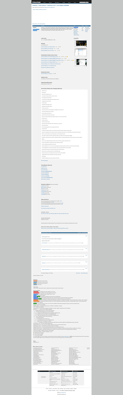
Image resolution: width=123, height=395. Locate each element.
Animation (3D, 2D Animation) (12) (38, 351)
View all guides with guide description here (48, 208)
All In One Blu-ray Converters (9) (37, 347)
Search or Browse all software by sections (40, 9)
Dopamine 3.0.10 (51, 375)
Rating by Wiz (44, 256)
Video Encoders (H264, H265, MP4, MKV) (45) (75, 357)
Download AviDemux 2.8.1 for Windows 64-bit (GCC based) (50, 63)
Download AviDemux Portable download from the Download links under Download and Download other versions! (59, 223)
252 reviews (87, 27)
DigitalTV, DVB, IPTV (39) (54, 351)
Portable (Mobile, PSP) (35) (54, 361)
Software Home (34, 23)
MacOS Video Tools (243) (54, 357)
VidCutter (42, 188)
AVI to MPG (54, 213)
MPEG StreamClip (44, 187)
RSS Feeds (68, 388)
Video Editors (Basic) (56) (72, 351)
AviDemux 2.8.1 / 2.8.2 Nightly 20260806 (58, 5)
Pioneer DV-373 (75, 373)
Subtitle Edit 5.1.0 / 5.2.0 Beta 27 (65, 380)
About (59, 388)
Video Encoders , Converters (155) (73, 359)
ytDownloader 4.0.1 (63, 385)
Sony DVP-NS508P (75, 379)
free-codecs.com (63, 392)
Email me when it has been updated (47, 228)
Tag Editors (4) (71, 348)
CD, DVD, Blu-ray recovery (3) (37, 363)
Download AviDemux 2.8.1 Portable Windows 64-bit (49, 56)
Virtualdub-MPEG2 (44, 191)
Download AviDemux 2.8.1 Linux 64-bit (47, 50)
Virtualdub (42, 190)
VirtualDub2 (43, 192)
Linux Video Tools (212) (54, 356)
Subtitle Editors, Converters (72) (73, 347)
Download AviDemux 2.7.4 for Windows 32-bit (48, 65)
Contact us (50, 388)
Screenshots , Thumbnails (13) (55, 364)
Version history (76, 33)
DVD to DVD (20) (53, 352)
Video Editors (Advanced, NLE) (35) (73, 350)
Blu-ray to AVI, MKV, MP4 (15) (37, 359)
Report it (86, 31)
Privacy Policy (55, 388)
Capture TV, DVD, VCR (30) (36, 362)
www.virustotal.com (66, 336)
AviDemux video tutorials (45, 206)
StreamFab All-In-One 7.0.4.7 (53, 381)
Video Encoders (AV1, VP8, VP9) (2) (73, 355)
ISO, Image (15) (53, 355)
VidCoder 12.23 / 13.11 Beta (65, 379)
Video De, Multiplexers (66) (72, 349)
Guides (64, 2)
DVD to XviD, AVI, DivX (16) (54, 354)
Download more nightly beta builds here (47, 67)
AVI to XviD (66, 213)
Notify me (86, 30)
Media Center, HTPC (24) (54, 359)
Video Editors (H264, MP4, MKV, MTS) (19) (74, 352)
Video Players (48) (71, 360)
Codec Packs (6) (35, 364)
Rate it (83, 30)
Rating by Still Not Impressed (46, 249)
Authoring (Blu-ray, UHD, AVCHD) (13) (38, 354)
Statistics (71, 388)
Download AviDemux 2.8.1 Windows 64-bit (48, 46)
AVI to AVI (42, 213)
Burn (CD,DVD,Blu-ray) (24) (37, 360)
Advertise (61, 388)
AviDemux (34, 27)
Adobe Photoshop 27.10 (64, 372)
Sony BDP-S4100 (75, 380)
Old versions (75, 32)
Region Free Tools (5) (54, 362)
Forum (44, 2)
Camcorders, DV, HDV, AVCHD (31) (38, 361)
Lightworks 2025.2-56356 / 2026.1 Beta (66, 376)
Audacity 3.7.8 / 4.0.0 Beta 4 (53, 377)
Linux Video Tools (44, 166)
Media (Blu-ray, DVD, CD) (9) (55, 358)
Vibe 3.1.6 (50, 376)
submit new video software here (49, 7)
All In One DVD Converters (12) (37, 348)
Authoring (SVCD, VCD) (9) (36, 357)
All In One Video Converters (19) (37, 350)
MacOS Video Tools (44, 168)
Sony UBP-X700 (75, 383)
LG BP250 (74, 377)
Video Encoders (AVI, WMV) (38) (73, 356)
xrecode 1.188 (63, 375)
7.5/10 (83, 27)
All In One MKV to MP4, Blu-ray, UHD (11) (38, 349)
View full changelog (44, 160)
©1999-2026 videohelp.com (61, 394)
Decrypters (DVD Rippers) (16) (55, 349)
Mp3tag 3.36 (62, 377)
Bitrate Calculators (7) (36, 358)
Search (47, 388)
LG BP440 (74, 381)
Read (61, 200)
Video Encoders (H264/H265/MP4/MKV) (47, 177)
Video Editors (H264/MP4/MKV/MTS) (46, 171)
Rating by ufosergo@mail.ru (46, 269)
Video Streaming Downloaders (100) (74, 364)
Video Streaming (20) (72, 363)
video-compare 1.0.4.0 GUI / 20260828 (54, 373)
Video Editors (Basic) (41, 23)
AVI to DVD (50, 213)
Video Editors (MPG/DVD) (45, 172)
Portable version (76, 31)
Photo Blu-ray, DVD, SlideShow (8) (55, 360)
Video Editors (42, 5)
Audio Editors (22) (35, 352)
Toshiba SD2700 (75, 376)
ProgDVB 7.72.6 (63, 373)
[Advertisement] (61, 17)
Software (50, 2)
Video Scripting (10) (71, 362)
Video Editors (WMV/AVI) (45, 174)
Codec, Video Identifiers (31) (55, 347)
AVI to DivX (46, 213)
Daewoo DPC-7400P (75, 384)
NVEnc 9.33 (51, 372)
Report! (86, 248)
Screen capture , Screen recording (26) (56, 363)
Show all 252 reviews (85, 232)
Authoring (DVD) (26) (36, 356)
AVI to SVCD (62, 213)
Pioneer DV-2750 (75, 375)
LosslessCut (43, 185)
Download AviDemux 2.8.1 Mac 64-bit (47, 48)
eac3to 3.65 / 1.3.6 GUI (52, 382)
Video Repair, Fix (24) (72, 361)
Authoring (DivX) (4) (36, 355)
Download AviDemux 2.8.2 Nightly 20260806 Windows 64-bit (51, 58)
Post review (86, 29)
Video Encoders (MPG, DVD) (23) (73, 358)
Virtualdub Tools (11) (88, 348)
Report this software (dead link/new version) (61, 228)
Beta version (75, 30)
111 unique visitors (43, 376)
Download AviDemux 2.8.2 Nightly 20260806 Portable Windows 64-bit (52, 60)
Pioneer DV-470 (75, 372)
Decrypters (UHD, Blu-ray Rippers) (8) (56, 350)
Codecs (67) (52, 348)
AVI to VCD (58, 213)
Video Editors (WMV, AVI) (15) (73, 354)
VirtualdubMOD (43, 194)
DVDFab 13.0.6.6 (51, 385)
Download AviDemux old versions (46, 73)
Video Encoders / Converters (45, 179)
